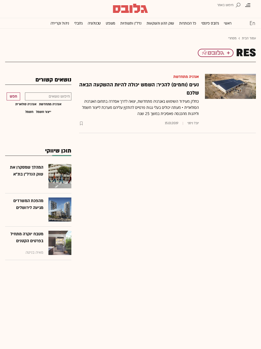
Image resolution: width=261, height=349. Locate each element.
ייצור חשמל (43, 112)
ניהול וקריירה (59, 23)
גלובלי (78, 23)
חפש (13, 96)
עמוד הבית (249, 38)
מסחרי (232, 38)
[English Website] (252, 23)
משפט (110, 23)
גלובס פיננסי (210, 23)
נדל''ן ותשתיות (130, 23)
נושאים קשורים (53, 80)
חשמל (29, 112)
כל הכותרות (187, 23)
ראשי (227, 23)
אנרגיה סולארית (25, 104)
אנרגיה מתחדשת (186, 76)
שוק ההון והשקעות (160, 23)
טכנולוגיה (94, 23)
